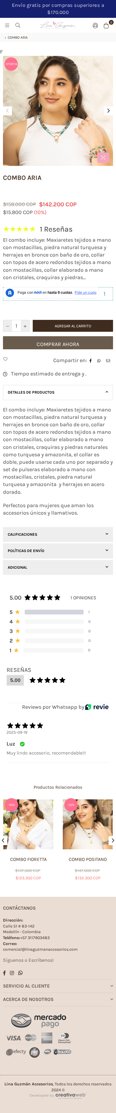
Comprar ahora (58, 344)
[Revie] (96, 706)
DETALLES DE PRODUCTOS (31, 392)
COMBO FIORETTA (28, 859)
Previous (7, 110)
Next (108, 110)
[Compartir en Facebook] (91, 360)
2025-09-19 (17, 732)
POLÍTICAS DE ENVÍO (26, 550)
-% (11, 805)
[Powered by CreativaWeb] (58, 1103)
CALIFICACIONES (22, 534)
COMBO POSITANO (88, 859)
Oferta (11, 64)
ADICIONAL (17, 567)
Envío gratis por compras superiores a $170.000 (58, 8)
